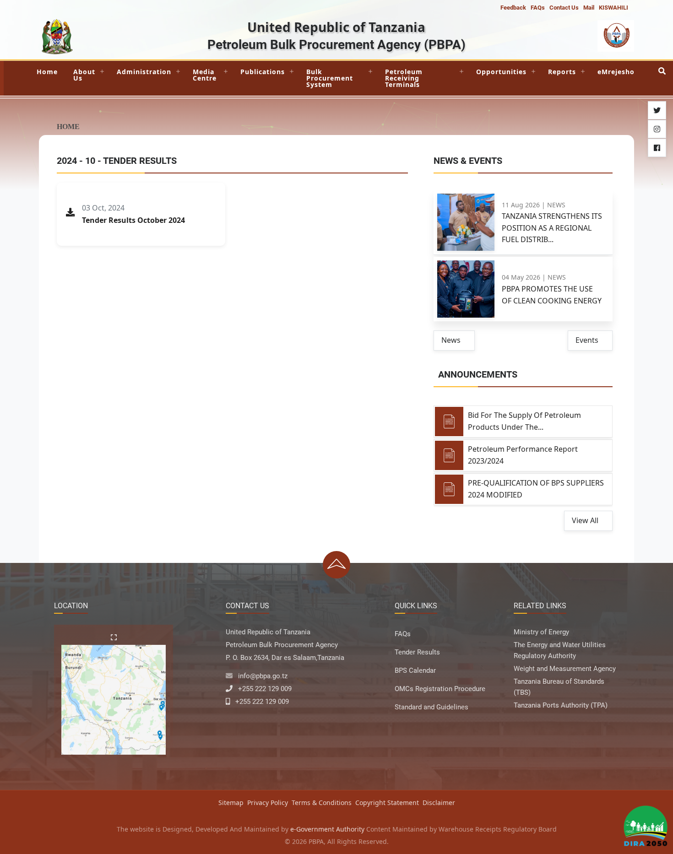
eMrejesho (616, 71)
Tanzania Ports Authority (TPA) (561, 705)
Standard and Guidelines (431, 707)
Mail (588, 7)
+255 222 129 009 (265, 689)
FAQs (538, 7)
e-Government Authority (327, 829)
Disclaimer (439, 802)
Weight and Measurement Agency (565, 669)
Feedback (513, 7)
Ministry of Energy (541, 632)
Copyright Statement (387, 802)
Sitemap (231, 802)
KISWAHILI (613, 7)
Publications (262, 71)
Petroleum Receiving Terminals (404, 78)
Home (47, 71)
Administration (144, 71)
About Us (84, 74)
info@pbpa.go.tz (263, 676)
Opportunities (501, 71)
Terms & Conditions (322, 802)
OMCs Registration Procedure (440, 689)
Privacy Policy (267, 802)
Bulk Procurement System (329, 78)
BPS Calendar (415, 670)
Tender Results (417, 652)
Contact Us (564, 7)
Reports (562, 71)
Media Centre (205, 74)
